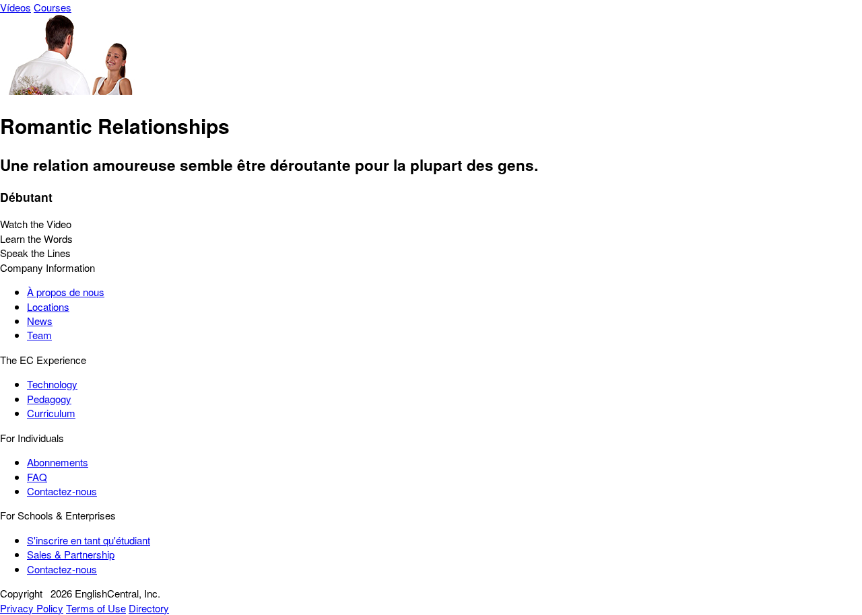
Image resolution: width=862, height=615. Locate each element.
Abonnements (57, 462)
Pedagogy (49, 399)
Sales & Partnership (70, 554)
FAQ (37, 477)
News (40, 321)
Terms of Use (96, 608)
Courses (52, 7)
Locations (48, 306)
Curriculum (51, 413)
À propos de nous (65, 292)
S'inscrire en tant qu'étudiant (88, 540)
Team (39, 335)
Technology (52, 384)
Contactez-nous (62, 491)
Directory (149, 608)
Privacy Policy (31, 608)
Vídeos (15, 7)
